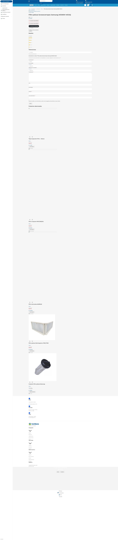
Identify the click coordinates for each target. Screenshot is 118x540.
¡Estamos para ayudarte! (79, 2)
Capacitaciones (31, 436)
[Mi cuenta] (85, 5)
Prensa (30, 439)
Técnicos (30, 445)
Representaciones (31, 459)
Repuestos (30, 434)
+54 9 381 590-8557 (79, 3)
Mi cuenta (30, 447)
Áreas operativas (31, 456)
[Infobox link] (60, 233)
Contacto (30, 448)
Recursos (30, 461)
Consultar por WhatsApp (34, 26)
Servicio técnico (31, 437)
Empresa (30, 454)
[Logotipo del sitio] (33, 1)
